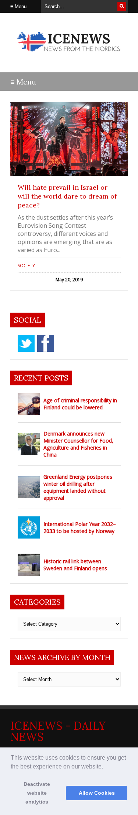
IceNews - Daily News (58, 731)
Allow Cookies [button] (97, 793)
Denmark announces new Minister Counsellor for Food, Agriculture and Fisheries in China (78, 444)
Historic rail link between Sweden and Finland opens (75, 565)
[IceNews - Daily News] (69, 55)
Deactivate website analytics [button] (37, 793)
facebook (45, 343)
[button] (106, 767)
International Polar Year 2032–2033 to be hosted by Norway (79, 527)
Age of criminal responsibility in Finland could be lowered (80, 404)
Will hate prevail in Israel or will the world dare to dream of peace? (67, 196)
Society (26, 265)
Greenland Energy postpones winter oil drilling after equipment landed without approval (77, 487)
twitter (26, 343)
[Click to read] (69, 139)
